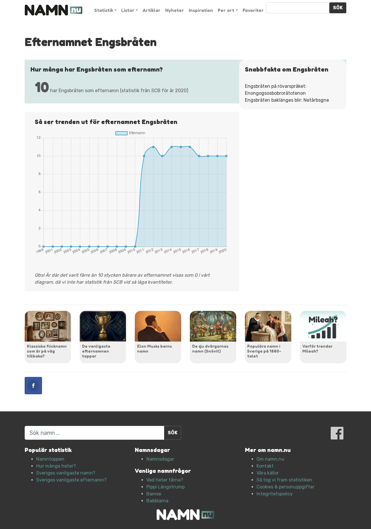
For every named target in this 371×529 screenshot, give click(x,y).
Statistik (103, 10)
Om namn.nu (270, 459)
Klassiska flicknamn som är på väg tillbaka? (47, 351)
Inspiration (201, 10)
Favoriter (253, 10)
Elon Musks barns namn (154, 348)
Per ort (226, 10)
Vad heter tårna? (164, 480)
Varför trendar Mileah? (317, 348)
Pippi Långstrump (165, 487)
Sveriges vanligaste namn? (65, 473)
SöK (338, 7)
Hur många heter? (56, 466)
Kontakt (265, 466)
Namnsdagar (160, 459)
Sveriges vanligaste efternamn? (71, 480)
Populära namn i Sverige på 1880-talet (264, 351)
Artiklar (152, 10)
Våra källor (268, 473)
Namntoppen (50, 459)
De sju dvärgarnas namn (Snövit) (210, 348)
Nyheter (174, 10)
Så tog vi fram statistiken (284, 480)
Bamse (153, 494)
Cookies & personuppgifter (285, 487)
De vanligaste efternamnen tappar (96, 351)
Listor (127, 10)
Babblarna (157, 501)
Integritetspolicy (275, 494)
